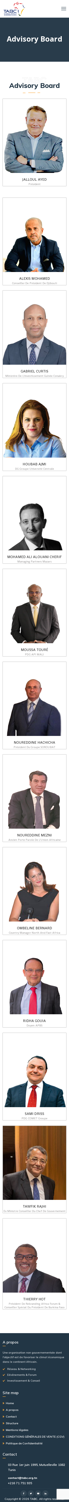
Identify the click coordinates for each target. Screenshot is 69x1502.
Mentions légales (17, 1430)
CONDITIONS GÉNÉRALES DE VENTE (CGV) (35, 1436)
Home (10, 1403)
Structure (12, 1423)
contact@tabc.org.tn (22, 1478)
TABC (34, 1499)
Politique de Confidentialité (24, 1443)
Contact (11, 1416)
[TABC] (14, 9)
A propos (12, 1410)
